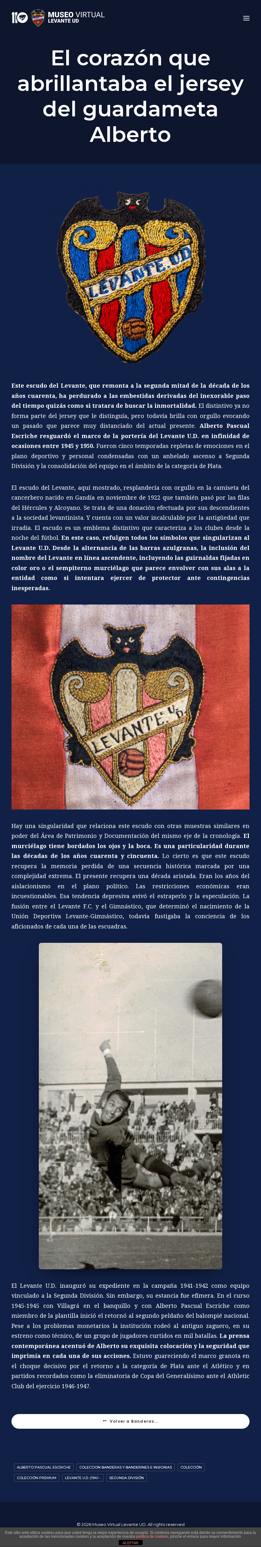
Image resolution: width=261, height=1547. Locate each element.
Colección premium (36, 1478)
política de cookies (152, 1536)
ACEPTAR (130, 1543)
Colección (191, 1467)
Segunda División (126, 1478)
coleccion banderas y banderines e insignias (125, 1467)
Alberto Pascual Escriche (44, 1467)
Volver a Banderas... (134, 1421)
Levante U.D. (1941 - (83, 1478)
